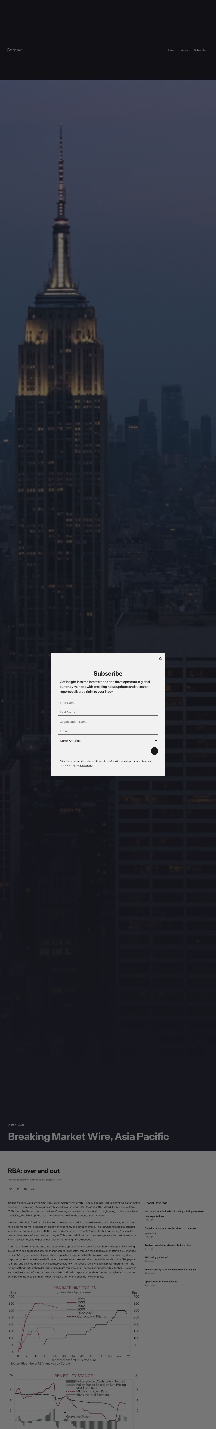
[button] (160, 657)
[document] (108, 714)
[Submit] (154, 751)
